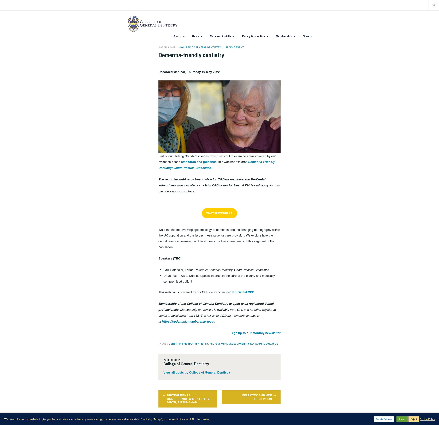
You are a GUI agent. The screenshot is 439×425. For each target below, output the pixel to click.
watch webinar (219, 213)
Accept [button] (402, 419)
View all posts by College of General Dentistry (197, 372)
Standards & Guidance (263, 343)
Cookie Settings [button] (384, 419)
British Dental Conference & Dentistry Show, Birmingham (188, 398)
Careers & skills (220, 36)
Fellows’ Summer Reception (257, 397)
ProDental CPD (243, 292)
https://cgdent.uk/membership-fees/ (188, 321)
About (177, 36)
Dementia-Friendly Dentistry (188, 343)
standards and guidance (199, 162)
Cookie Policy (427, 419)
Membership (284, 36)
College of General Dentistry (200, 47)
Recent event (235, 47)
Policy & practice (253, 36)
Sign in (307, 36)
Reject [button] (414, 419)
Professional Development (228, 343)
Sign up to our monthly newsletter (256, 333)
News (195, 36)
